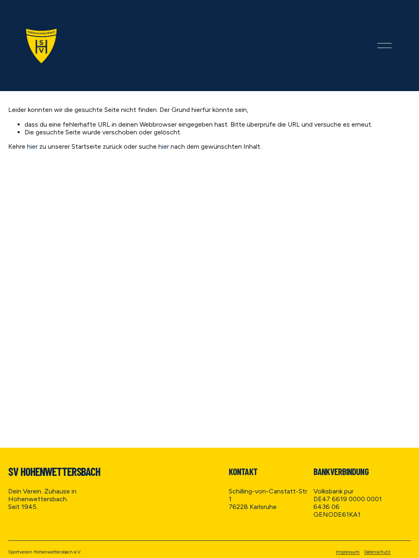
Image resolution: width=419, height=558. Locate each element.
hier (32, 146)
